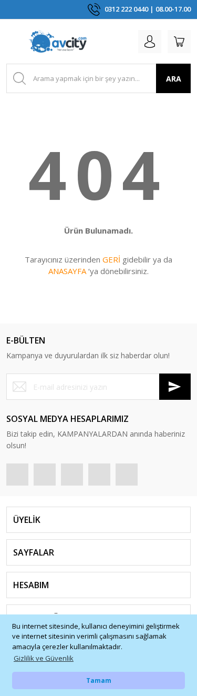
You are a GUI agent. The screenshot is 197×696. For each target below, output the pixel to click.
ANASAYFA (67, 271)
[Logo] (57, 41)
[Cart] (179, 41)
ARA (173, 79)
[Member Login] (149, 41)
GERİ (111, 259)
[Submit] (175, 387)
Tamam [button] (98, 680)
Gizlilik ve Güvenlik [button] (44, 658)
